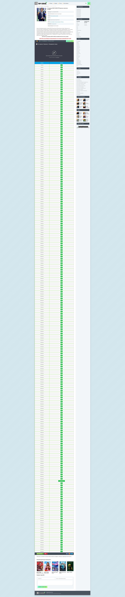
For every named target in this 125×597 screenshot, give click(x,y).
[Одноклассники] (69, 553)
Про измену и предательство (81, 88)
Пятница (78, 35)
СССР (77, 74)
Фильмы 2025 (79, 9)
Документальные (57, 21)
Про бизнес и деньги (80, 89)
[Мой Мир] (70, 553)
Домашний (78, 32)
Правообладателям (49, 592)
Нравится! (41, 553)
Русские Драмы (46, 6)
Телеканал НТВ (54, 23)
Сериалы (85, 25)
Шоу (77, 65)
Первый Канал (79, 30)
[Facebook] (68, 553)
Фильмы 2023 (79, 11)
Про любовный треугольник (81, 85)
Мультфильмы (66, 3)
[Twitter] (72, 553)
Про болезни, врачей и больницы (82, 90)
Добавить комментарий (42, 586)
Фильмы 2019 (79, 16)
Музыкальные (79, 63)
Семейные (78, 47)
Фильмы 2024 (79, 10)
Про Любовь (78, 79)
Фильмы (51, 3)
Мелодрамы (78, 41)
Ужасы (78, 58)
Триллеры (78, 52)
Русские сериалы (40, 6)
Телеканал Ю (79, 36)
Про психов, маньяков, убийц (81, 83)
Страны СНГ (78, 73)
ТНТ (77, 26)
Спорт (78, 54)
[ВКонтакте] (66, 553)
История (78, 59)
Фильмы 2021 (79, 14)
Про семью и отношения (80, 84)
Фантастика (78, 53)
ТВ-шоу (60, 3)
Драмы (78, 42)
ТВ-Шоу (62, 21)
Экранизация (79, 62)
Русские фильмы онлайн (54, 15)
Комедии (78, 51)
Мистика (78, 48)
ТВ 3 (77, 31)
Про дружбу (78, 94)
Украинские (78, 72)
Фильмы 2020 (79, 15)
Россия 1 (78, 24)
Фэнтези (78, 57)
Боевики (78, 43)
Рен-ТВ (78, 25)
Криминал (78, 46)
